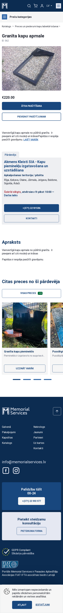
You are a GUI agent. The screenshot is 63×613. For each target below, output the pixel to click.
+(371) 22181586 (31, 208)
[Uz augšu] (57, 411)
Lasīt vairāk (30, 139)
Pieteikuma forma (31, 531)
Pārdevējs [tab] (10, 154)
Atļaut (22, 605)
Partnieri (38, 437)
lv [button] (48, 5)
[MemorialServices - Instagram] (16, 470)
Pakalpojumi (9, 432)
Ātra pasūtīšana (31, 106)
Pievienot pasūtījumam (31, 116)
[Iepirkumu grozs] (35, 6)
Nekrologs (39, 426)
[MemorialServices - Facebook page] (6, 470)
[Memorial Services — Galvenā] (4, 5)
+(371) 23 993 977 (31, 501)
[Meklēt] (29, 6)
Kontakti (31, 218)
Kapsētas (7, 437)
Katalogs (6, 26)
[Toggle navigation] (4, 16)
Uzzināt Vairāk (25, 368)
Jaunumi (38, 432)
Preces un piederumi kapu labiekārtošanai (36, 26)
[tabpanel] (31, 191)
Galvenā (6, 426)
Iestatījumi (43, 604)
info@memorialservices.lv (24, 462)
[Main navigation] (58, 5)
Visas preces (31, 293)
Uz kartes (38, 442)
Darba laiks (11, 195)
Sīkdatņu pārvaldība (23, 553)
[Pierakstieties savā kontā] (42, 6)
